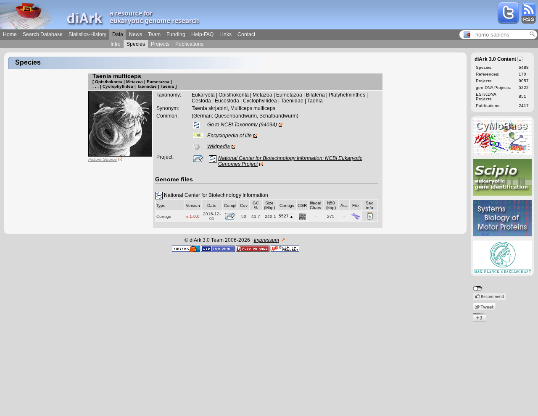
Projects (160, 44)
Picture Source (102, 159)
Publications (189, 44)
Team (154, 34)
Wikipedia (218, 146)
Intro (116, 44)
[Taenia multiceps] (120, 123)
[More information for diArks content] (520, 59)
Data (117, 34)
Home (10, 34)
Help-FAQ (202, 34)
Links (225, 34)
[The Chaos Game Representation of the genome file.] (302, 216)
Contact (246, 34)
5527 (284, 216)
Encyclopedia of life (229, 136)
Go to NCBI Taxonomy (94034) (242, 125)
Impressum (266, 240)
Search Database (43, 34)
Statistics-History (87, 34)
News (135, 34)
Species (136, 44)
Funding (175, 34)
